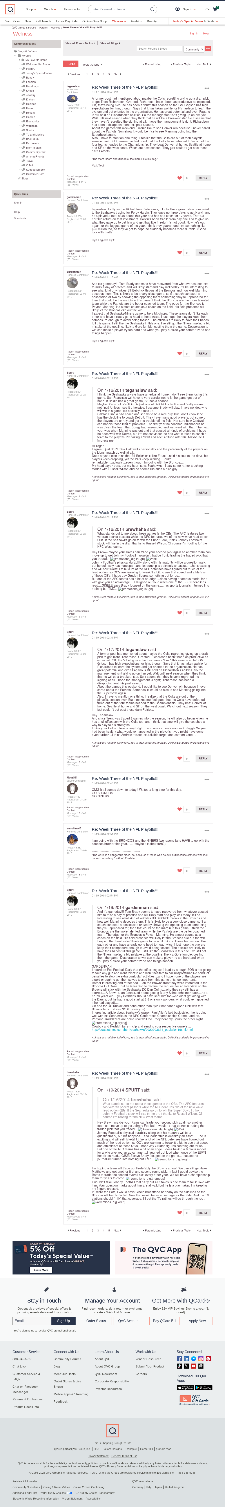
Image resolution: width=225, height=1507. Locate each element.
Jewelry (30, 95)
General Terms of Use (124, 1456)
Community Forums (67, 1359)
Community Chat (36, 152)
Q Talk (30, 165)
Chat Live (19, 1366)
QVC (14, 27)
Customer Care (35, 174)
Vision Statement (72, 1498)
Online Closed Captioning (88, 1487)
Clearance (119, 21)
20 (78, 1216)
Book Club (32, 139)
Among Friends (35, 156)
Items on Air (72, 9)
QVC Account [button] (128, 1321)
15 (78, 616)
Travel (29, 161)
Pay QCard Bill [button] (164, 1321)
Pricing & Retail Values (56, 1487)
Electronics (32, 121)
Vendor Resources (148, 1359)
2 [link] (92, 74)
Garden (30, 117)
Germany (137, 1487)
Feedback (60, 1401)
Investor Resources (108, 1389)
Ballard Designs (112, 1449)
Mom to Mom (34, 147)
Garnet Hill (146, 1449)
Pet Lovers (32, 143)
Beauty (152, 21)
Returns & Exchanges (28, 1399)
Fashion (136, 21)
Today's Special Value (39, 73)
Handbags (32, 86)
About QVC (102, 1359)
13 (78, 357)
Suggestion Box (35, 169)
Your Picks (12, 21)
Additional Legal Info (25, 1492)
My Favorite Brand (36, 60)
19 (78, 1057)
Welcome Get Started (38, 64)
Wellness (55, 27)
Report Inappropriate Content (78, 177)
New (28, 21)
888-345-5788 (22, 1359)
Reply (203, 178)
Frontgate (131, 1449)
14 (78, 496)
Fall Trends (43, 21)
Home (29, 108)
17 (78, 813)
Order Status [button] (96, 1321)
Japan (158, 1487)
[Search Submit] (153, 9)
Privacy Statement (98, 1456)
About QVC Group (107, 1366)
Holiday (30, 112)
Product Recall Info (26, 1407)
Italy (148, 1487)
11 (78, 181)
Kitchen (30, 99)
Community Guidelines (26, 1487)
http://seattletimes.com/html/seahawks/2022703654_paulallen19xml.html (142, 1029)
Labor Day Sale (67, 21)
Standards (20, 218)
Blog (57, 1366)
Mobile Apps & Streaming (71, 1394)
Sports (30, 130)
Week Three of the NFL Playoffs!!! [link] (82, 27)
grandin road (163, 1449)
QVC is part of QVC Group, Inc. (72, 1449)
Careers (141, 1374)
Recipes (31, 104)
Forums (43, 27)
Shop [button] (29, 9)
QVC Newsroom (106, 1374)
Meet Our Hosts (65, 1374)
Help (206, 33)
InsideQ (30, 68)
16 (78, 762)
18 (78, 874)
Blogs (25, 178)
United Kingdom (174, 1487)
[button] (178, 9)
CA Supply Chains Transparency (95, 1492)
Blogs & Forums (27, 27)
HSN (97, 1449)
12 (78, 256)
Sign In (194, 33)
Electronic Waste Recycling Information (36, 1498)
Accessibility (93, 1498)
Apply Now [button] (197, 1321)
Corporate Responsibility (112, 1381)
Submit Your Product (150, 1366)
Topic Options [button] (91, 64)
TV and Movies (35, 134)
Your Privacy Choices (53, 1492)
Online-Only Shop (94, 21)
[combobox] (118, 9)
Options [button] (207, 88)
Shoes (30, 90)
